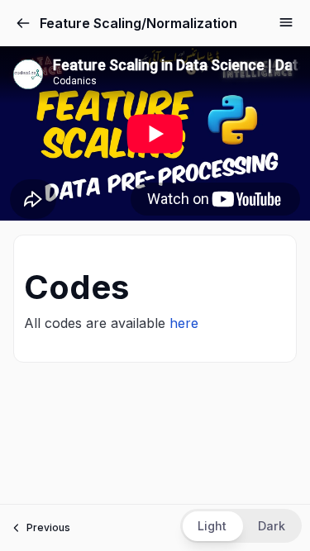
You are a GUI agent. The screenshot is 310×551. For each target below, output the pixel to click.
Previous (48, 527)
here (183, 323)
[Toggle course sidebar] (286, 22)
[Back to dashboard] (23, 23)
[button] (241, 526)
